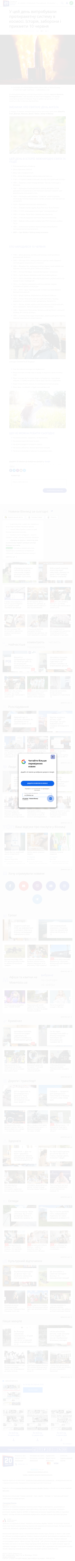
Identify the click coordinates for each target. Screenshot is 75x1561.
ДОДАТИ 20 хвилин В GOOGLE (37, 783)
